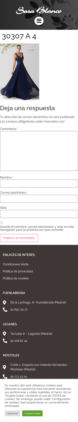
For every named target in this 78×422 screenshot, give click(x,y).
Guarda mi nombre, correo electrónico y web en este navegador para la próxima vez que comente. (37, 228)
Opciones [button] (12, 413)
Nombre (6, 177)
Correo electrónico (14, 192)
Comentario (9, 128)
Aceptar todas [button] (32, 413)
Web (3, 207)
